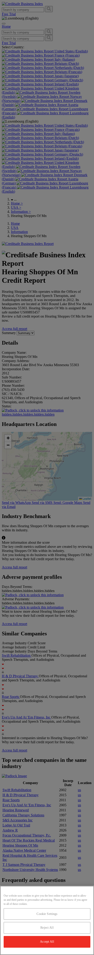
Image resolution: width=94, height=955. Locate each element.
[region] (47, 920)
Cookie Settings (47, 914)
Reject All (46, 927)
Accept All (47, 941)
